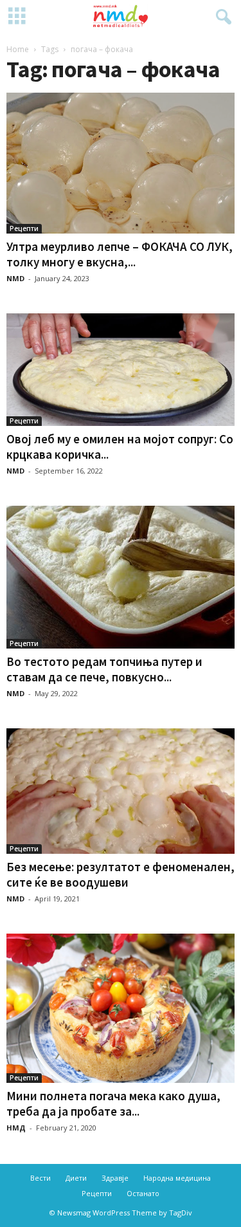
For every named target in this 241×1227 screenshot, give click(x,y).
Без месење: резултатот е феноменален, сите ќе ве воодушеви (120, 874)
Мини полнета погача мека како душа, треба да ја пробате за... (113, 1103)
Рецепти (24, 228)
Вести (40, 1178)
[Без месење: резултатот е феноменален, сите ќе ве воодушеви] (120, 791)
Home (17, 49)
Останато (143, 1193)
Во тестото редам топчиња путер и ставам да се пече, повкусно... (104, 669)
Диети (76, 1178)
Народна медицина (177, 1178)
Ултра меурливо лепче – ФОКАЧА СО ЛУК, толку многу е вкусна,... (119, 254)
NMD (15, 278)
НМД (16, 1127)
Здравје (115, 1178)
